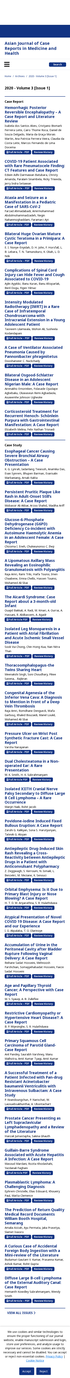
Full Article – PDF (19, 188)
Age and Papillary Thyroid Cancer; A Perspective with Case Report (34, 990)
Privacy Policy (54, 1356)
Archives (20, 76)
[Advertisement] (35, 12)
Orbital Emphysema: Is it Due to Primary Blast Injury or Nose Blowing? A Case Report (34, 894)
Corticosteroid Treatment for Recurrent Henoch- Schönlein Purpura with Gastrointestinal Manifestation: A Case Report (32, 418)
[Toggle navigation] (7, 64)
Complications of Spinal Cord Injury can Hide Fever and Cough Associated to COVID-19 (35, 275)
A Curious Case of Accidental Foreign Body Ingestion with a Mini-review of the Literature (32, 1251)
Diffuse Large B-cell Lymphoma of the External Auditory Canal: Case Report (33, 1282)
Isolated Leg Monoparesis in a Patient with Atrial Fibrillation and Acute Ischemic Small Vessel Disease (34, 635)
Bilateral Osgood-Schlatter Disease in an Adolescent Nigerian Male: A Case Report (31, 380)
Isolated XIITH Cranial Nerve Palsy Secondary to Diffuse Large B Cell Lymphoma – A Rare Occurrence (35, 795)
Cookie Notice (35, 1360)
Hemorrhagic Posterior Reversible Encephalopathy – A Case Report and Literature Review (33, 114)
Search (57, 64)
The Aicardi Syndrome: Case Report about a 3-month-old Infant (30, 601)
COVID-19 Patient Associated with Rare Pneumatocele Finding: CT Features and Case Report (35, 166)
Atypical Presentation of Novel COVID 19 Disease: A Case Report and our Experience (35, 921)
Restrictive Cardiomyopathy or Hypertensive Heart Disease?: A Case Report (34, 1018)
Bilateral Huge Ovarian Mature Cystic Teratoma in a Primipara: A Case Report (35, 238)
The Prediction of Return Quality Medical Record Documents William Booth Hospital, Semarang (34, 1216)
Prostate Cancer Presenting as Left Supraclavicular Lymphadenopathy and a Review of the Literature (34, 1125)
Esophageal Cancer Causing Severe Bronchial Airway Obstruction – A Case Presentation (30, 458)
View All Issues (20, 1313)
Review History (43, 152)
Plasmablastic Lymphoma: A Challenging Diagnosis (30, 1184)
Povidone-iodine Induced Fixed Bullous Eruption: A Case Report (34, 823)
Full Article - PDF (18, 152)
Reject (43, 1371)
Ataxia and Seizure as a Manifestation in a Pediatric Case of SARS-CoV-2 (30, 202)
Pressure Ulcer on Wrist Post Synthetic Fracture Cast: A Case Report (33, 738)
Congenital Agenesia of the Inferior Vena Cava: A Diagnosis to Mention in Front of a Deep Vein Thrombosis (33, 699)
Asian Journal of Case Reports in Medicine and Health (31, 48)
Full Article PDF (18, 619)
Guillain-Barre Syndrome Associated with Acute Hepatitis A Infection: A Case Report (34, 1155)
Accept (26, 1371)
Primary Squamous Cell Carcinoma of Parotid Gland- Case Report (30, 1045)
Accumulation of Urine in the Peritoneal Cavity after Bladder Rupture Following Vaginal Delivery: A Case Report (33, 951)
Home (8, 76)
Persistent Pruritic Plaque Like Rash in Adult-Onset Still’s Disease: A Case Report (32, 496)
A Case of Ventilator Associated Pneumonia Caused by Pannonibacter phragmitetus (34, 352)
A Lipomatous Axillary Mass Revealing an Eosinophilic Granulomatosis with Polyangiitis (35, 565)
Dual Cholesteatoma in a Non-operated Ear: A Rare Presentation (32, 766)
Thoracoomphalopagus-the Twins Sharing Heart (29, 667)
